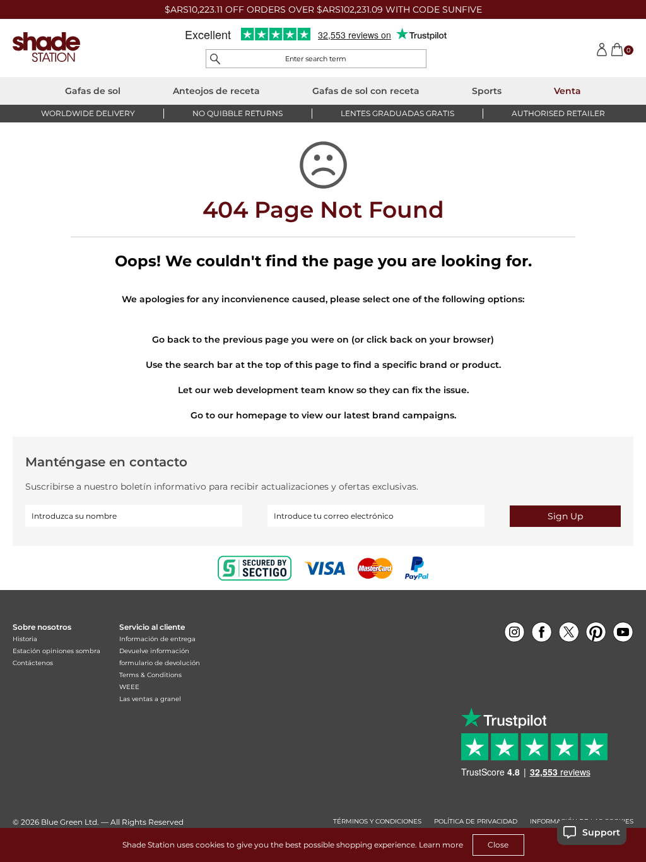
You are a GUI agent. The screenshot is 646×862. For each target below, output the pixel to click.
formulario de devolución (159, 663)
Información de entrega (157, 639)
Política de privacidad (475, 821)
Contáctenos (33, 663)
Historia (25, 639)
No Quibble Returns (237, 113)
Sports (487, 91)
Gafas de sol (92, 91)
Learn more (441, 844)
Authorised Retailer (558, 113)
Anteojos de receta (216, 91)
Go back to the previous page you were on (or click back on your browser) (323, 339)
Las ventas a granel (150, 699)
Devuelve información (154, 651)
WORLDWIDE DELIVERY (88, 113)
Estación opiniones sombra (56, 651)
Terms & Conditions (150, 675)
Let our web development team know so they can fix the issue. (323, 390)
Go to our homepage (239, 415)
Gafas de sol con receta (366, 91)
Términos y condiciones (377, 821)
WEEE (129, 687)
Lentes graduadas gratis (397, 113)
